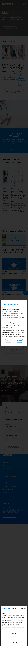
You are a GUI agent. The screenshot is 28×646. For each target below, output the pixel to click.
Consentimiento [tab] (6, 608)
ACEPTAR (19, 340)
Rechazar (14, 633)
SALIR (8, 340)
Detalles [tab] (14, 608)
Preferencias (13, 638)
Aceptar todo (14, 642)
